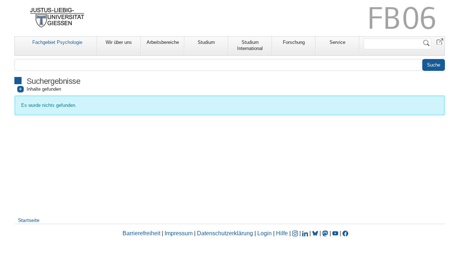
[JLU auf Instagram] (295, 233)
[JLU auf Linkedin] (305, 233)
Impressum (179, 233)
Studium (206, 42)
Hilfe (282, 233)
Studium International (250, 45)
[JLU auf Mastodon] (326, 233)
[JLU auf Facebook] (345, 233)
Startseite (29, 220)
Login (265, 233)
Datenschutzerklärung (225, 233)
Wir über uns (119, 42)
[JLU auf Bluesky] (315, 233)
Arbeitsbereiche (163, 42)
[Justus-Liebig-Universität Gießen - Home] (57, 17)
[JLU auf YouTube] (335, 233)
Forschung (294, 42)
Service (337, 42)
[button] (440, 41)
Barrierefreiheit (141, 233)
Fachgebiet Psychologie (57, 42)
